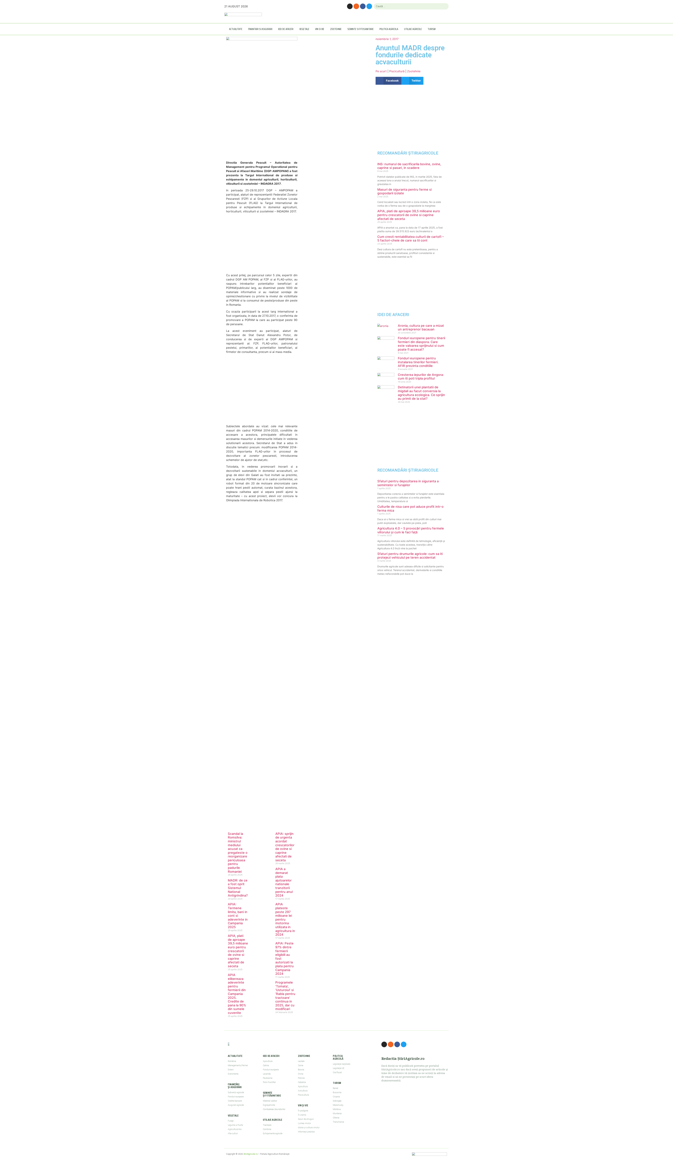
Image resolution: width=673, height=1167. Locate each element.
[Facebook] (363, 6)
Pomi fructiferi (269, 1082)
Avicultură (302, 1090)
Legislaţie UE (338, 1068)
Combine (267, 1129)
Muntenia (337, 1113)
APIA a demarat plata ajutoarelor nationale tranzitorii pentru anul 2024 (284, 882)
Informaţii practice (306, 1132)
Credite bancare (235, 1101)
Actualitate (235, 29)
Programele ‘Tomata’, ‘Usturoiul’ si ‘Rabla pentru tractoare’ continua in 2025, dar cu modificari (285, 996)
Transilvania (338, 1122)
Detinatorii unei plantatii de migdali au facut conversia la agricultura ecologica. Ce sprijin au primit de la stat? (421, 392)
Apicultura (268, 1061)
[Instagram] (350, 6)
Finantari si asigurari (260, 29)
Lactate (301, 1061)
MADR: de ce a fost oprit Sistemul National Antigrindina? (238, 887)
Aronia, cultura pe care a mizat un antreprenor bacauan (421, 327)
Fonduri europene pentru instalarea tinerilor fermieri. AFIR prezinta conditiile (418, 362)
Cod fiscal (337, 1072)
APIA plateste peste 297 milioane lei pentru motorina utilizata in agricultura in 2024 (285, 919)
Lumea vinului (304, 1123)
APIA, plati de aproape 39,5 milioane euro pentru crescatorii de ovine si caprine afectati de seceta (238, 951)
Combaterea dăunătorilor (274, 1109)
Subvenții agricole (236, 1092)
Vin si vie (319, 29)
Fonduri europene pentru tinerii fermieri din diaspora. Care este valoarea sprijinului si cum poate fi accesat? (421, 343)
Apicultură (303, 1086)
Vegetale (304, 29)
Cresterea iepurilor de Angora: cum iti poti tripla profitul (421, 376)
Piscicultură (397, 71)
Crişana (336, 1096)
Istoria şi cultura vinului (308, 1127)
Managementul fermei (238, 1065)
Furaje (230, 1121)
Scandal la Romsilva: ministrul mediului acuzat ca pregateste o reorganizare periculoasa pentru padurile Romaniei (237, 852)
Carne (300, 1065)
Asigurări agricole (236, 1105)
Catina (266, 1065)
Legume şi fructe (235, 1125)
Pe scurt (381, 71)
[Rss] (356, 6)
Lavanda (267, 1074)
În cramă (302, 1115)
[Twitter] (369, 6)
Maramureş (338, 1105)
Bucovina (337, 1092)
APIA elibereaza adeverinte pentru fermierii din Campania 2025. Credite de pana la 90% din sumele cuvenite (237, 994)
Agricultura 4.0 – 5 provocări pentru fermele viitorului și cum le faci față (410, 530)
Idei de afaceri (285, 29)
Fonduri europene (236, 1096)
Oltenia (336, 1117)
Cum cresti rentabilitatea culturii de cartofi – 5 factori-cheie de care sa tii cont (410, 238)
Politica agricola (388, 29)
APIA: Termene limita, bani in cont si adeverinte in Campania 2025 (238, 915)
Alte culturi (233, 1133)
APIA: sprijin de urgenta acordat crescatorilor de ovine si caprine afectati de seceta (284, 847)
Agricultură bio (235, 1129)
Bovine (301, 1069)
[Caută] (444, 6)
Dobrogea (337, 1101)
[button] (388, 81)
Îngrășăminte (269, 1105)
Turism (432, 29)
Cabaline (302, 1082)
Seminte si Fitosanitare (360, 29)
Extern (231, 1069)
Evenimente (233, 1074)
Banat (335, 1088)
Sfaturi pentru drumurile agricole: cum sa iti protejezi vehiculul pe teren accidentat (410, 555)
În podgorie (303, 1110)
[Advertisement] (261, 127)
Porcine (301, 1078)
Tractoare (267, 1125)
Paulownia (267, 1078)
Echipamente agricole (272, 1133)
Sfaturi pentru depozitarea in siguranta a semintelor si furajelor (408, 483)
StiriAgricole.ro (250, 1154)
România (232, 1061)
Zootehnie (336, 29)
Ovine (300, 1074)
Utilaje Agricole (413, 29)
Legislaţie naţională (341, 1064)
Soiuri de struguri (306, 1119)
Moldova (337, 1109)
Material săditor (270, 1101)
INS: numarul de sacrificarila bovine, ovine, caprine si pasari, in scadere (409, 166)
